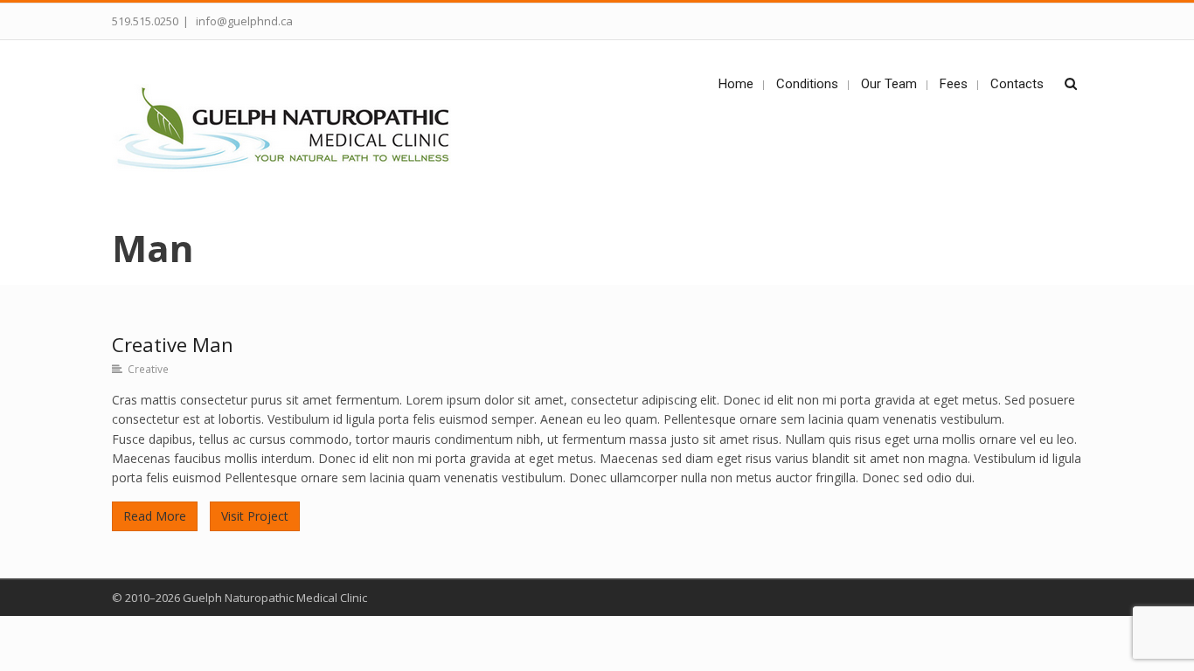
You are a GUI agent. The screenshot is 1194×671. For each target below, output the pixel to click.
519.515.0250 (145, 21)
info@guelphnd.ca (243, 21)
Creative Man (172, 344)
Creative (148, 369)
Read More (154, 516)
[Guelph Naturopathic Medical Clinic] (292, 130)
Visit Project (254, 516)
